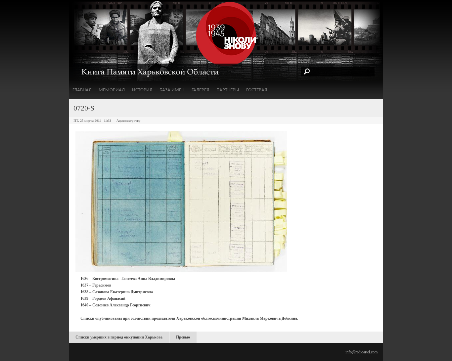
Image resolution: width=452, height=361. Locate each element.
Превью (183, 337)
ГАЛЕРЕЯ (200, 90)
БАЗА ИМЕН (171, 90)
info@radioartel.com (361, 352)
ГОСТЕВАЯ (256, 90)
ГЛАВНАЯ (81, 90)
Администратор (128, 120)
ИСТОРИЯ (142, 90)
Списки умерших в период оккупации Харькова (118, 337)
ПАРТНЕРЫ (227, 90)
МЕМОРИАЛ (112, 90)
